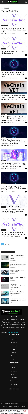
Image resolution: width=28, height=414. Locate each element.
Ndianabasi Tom (5, 78)
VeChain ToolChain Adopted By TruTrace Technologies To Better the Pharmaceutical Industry (13, 142)
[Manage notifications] (24, 411)
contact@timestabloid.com (13, 332)
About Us (14, 367)
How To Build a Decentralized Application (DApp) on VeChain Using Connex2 (13, 188)
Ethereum (14, 342)
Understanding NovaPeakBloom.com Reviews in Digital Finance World (17, 286)
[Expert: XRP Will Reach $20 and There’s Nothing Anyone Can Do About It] (5, 257)
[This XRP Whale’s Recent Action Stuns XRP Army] (5, 272)
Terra (14, 349)
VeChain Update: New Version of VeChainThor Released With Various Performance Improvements (13, 234)
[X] (17, 389)
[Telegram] (14, 389)
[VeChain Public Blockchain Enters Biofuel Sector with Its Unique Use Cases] (14, 64)
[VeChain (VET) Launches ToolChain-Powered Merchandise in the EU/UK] (14, 87)
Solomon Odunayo (5, 33)
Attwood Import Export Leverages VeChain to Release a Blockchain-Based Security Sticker (12, 211)
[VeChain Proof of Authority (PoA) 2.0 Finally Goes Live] (14, 43)
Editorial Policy (14, 374)
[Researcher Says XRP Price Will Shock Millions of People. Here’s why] (5, 301)
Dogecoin (14, 355)
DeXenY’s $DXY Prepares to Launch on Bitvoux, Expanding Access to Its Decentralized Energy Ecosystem (18, 264)
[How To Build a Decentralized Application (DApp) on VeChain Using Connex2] (14, 178)
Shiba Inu (14, 339)
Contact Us (14, 371)
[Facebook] (10, 389)
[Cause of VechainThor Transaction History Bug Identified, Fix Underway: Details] (14, 20)
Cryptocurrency (4, 25)
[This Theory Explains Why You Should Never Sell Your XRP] (5, 293)
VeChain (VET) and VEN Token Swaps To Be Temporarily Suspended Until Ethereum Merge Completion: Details (13, 118)
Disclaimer (14, 377)
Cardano (14, 346)
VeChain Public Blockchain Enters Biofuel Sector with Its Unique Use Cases (12, 74)
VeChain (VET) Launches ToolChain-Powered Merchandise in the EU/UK (13, 96)
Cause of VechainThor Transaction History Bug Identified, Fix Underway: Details (13, 30)
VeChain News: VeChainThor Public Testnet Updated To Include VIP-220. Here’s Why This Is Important (13, 165)
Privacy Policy (14, 381)
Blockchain (4, 48)
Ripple (14, 352)
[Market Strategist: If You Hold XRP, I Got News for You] (5, 279)
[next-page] (8, 244)
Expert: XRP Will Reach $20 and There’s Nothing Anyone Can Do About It (17, 257)
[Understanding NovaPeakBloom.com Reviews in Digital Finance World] (5, 286)
